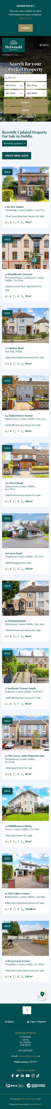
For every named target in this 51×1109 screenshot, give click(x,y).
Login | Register (38, 1021)
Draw (25, 110)
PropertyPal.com (35, 1104)
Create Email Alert (16, 155)
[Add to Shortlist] (44, 172)
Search (25, 102)
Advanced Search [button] (25, 117)
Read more (25, 18)
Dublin (10, 77)
